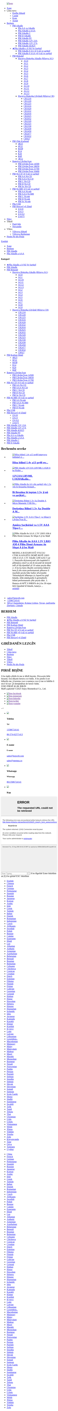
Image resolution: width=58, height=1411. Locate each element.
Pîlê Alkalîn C (24, 33)
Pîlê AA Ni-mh (24, 191)
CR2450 (27, 131)
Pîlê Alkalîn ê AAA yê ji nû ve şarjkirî (35, 53)
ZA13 (20, 211)
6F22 (20, 146)
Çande (15, 15)
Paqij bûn (16, 224)
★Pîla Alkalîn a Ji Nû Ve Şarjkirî (27, 48)
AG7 (26, 78)
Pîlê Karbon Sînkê (15, 355)
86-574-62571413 (15, 734)
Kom (14, 18)
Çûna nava (11, 652)
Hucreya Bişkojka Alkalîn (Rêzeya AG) (35, 58)
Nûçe (9, 219)
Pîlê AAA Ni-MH (26, 194)
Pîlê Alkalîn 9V (25, 38)
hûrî (17, 588)
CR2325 (27, 124)
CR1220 (27, 101)
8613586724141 (14, 782)
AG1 (26, 63)
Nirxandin (16, 226)
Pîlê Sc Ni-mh (24, 201)
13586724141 (13, 600)
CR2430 (27, 129)
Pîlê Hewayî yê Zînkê (22, 206)
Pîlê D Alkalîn (24, 36)
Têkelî (9, 649)
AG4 (26, 71)
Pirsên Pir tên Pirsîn (15, 236)
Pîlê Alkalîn (17, 26)
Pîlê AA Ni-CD (25, 176)
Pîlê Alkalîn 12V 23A (27, 41)
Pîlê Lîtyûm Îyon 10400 (28, 171)
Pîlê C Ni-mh (24, 196)
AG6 (26, 76)
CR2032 (27, 118)
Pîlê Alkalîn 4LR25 (26, 46)
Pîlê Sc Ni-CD (24, 186)
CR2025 (27, 116)
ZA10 (20, 209)
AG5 (26, 73)
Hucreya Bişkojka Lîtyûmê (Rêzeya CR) (36, 96)
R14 (20, 151)
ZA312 (21, 214)
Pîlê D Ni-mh (24, 199)
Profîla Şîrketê (18, 13)
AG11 (26, 88)
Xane (9, 8)
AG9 (26, 83)
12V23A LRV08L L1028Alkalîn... (22, 477)
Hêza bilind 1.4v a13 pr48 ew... (30, 462)
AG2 (26, 66)
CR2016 (27, 113)
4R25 (20, 144)
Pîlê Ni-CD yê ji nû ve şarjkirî (25, 174)
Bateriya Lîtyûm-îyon (22, 161)
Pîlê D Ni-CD (24, 184)
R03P (20, 149)
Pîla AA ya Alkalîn (26, 28)
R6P (20, 156)
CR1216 (27, 98)
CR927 (27, 139)
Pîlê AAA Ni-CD (26, 179)
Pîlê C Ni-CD (24, 181)
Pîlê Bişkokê (18, 56)
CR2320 (27, 121)
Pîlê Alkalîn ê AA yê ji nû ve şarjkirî (34, 51)
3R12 (20, 159)
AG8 (26, 81)
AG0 (26, 61)
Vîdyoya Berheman (21, 234)
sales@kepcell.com (15, 598)
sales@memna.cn (14, 760)
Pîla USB (16, 204)
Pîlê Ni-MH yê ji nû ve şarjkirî (25, 189)
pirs (14, 588)
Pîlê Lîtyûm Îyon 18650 (28, 166)
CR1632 (27, 111)
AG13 (26, 93)
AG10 (26, 86)
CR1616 (27, 106)
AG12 (26, 91)
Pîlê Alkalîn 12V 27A (27, 43)
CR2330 (27, 126)
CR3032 (27, 136)
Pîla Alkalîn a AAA (26, 31)
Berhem (10, 23)
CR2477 (27, 134)
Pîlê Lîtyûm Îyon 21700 (28, 169)
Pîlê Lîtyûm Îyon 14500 (28, 164)
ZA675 (21, 216)
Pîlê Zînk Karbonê (20, 141)
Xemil (15, 21)
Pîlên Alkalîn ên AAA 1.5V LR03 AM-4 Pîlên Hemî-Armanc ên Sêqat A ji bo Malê (31, 544)
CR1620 (27, 108)
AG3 (26, 68)
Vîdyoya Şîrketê (19, 231)
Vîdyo (9, 662)
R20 (20, 154)
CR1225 (27, 103)
